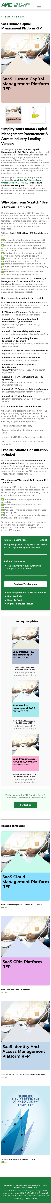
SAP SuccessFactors (33, 180)
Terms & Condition (31, 1199)
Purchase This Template (25, 584)
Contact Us (25, 805)
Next (48, 35)
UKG (25, 182)
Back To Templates (14, 16)
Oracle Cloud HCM (10, 182)
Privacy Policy (18, 1199)
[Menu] (38, 7)
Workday (18, 180)
